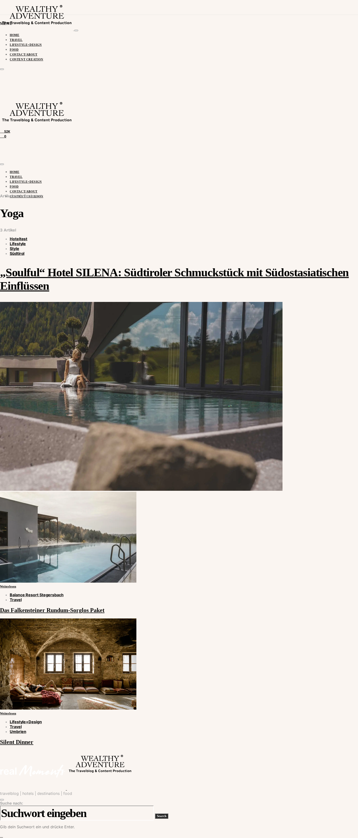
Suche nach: (11, 803)
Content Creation (26, 59)
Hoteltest (18, 238)
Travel (16, 40)
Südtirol (17, 253)
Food (14, 49)
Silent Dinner (16, 742)
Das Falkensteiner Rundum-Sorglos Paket (52, 610)
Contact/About (24, 54)
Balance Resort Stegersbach (37, 594)
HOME (14, 35)
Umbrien (18, 731)
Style (14, 248)
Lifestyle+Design (26, 45)
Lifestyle (18, 243)
